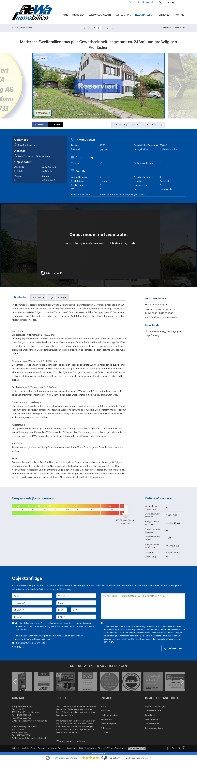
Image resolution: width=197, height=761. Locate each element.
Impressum (72, 748)
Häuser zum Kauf (153, 710)
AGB (81, 748)
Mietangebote (151, 719)
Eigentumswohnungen (155, 706)
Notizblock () (121, 125)
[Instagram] (152, 2)
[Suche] (130, 2)
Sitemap (102, 748)
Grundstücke (151, 715)
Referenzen (164, 15)
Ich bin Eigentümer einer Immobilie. (30, 642)
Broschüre (151, 125)
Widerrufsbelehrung (116, 748)
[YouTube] (147, 2)
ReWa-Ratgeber (144, 15)
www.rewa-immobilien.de (73, 741)
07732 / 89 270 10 (173, 2)
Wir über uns (123, 15)
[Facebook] (138, 2)
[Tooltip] (150, 757)
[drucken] (161, 125)
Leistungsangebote (100, 15)
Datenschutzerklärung (36, 623)
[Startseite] (32, 12)
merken (137, 125)
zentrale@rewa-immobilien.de (33, 720)
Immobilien (78, 15)
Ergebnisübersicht (23, 27)
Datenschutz (90, 748)
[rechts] (112, 28)
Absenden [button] (176, 648)
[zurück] (15, 682)
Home (65, 15)
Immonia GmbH (56, 748)
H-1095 (18, 170)
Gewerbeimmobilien (154, 728)
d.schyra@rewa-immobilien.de (161, 316)
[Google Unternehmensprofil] (143, 2)
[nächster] (182, 682)
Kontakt (180, 15)
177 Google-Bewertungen (66, 758)
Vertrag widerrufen (136, 748)
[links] (85, 28)
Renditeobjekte (152, 723)
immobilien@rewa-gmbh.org (27, 639)
